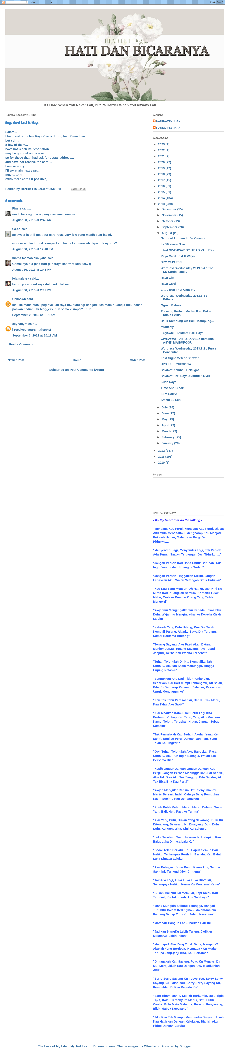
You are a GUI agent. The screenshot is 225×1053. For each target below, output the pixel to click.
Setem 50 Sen (171, 400)
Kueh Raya (168, 382)
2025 (162, 144)
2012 (162, 450)
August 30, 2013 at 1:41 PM (31, 269)
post (16, 136)
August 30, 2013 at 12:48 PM (32, 249)
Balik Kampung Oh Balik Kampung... (187, 321)
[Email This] (72, 189)
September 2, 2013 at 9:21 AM (33, 315)
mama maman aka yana (29, 258)
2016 (162, 186)
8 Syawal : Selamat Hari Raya (182, 333)
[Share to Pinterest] (84, 189)
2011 (161, 456)
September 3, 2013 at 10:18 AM (34, 335)
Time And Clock (172, 388)
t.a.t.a (16, 229)
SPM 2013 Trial (171, 262)
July (165, 407)
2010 (162, 462)
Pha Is (16, 208)
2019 (162, 168)
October (168, 221)
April (166, 425)
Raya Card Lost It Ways (178, 256)
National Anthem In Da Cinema (183, 238)
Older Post (137, 360)
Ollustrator (152, 1046)
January (168, 443)
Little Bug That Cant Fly (178, 289)
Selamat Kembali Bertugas (180, 370)
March (167, 431)
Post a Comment (21, 344)
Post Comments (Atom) (87, 369)
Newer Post (16, 360)
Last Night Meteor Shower (180, 358)
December (169, 209)
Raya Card (168, 283)
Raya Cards (43, 136)
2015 (162, 192)
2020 (162, 162)
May (165, 419)
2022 (162, 150)
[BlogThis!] (75, 189)
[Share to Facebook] (81, 189)
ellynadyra (19, 323)
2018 (162, 174)
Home (77, 360)
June (166, 413)
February (169, 437)
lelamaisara (20, 278)
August (167, 233)
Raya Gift (167, 277)
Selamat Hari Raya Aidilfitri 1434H (185, 376)
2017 (162, 180)
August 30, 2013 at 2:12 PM (31, 290)
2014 (162, 198)
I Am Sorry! (169, 394)
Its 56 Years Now (173, 244)
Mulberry (167, 327)
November (169, 215)
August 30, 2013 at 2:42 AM (32, 220)
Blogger (185, 1046)
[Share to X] (78, 189)
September (170, 227)
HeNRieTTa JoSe (168, 121)
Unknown (19, 299)
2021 (162, 156)
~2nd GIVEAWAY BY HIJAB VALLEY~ (187, 250)
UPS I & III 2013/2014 (176, 364)
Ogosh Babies (171, 305)
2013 (162, 204)
